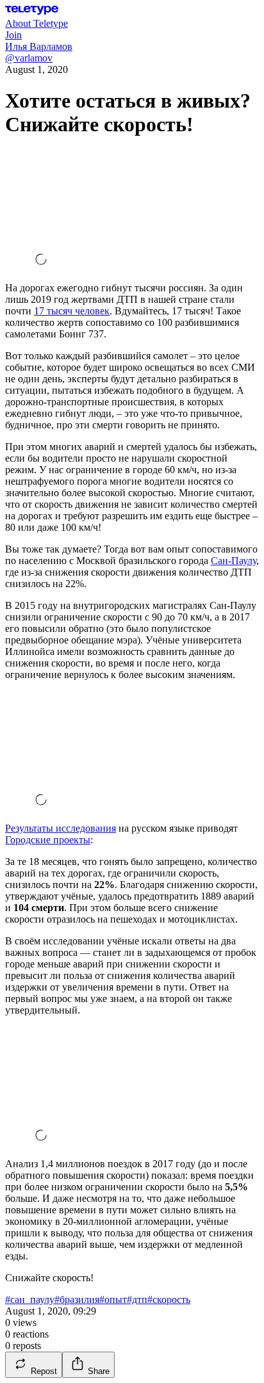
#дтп (137, 1299)
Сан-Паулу (233, 560)
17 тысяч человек (72, 310)
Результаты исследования (60, 828)
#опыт (113, 1299)
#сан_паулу (29, 1299)
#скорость (168, 1299)
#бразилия (76, 1299)
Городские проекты (47, 839)
